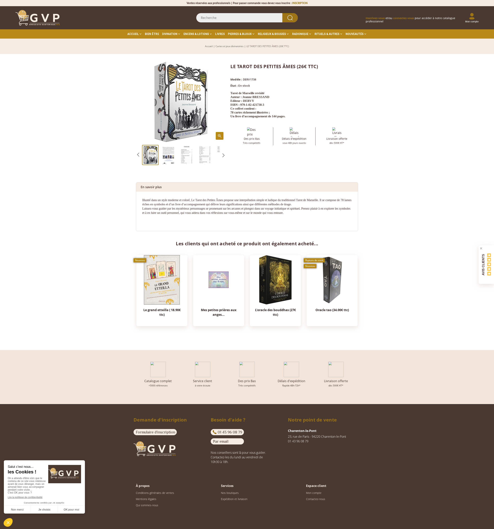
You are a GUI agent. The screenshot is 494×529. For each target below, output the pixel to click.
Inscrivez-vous (375, 18)
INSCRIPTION (300, 3)
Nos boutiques (230, 493)
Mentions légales (146, 499)
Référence (149, 220)
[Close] (481, 248)
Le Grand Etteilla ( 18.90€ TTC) (162, 312)
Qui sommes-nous (147, 505)
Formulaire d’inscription (155, 432)
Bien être (152, 34)
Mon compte (313, 493)
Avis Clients (483, 264)
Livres (220, 34)
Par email (220, 441)
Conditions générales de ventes (155, 493)
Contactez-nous (315, 499)
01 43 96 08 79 (230, 432)
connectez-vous (403, 18)
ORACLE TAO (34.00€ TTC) (332, 310)
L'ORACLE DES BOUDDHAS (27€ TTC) (275, 312)
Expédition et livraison (234, 499)
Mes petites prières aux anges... (218, 312)
